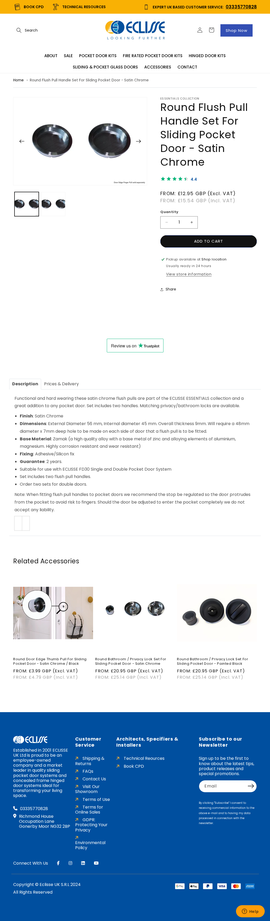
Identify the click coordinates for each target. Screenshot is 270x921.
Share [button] (171, 289)
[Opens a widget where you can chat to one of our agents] (250, 911)
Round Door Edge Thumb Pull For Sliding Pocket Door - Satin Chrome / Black (50, 661)
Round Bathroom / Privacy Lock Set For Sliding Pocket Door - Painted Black (212, 661)
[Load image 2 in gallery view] (53, 204)
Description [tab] (25, 384)
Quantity (169, 211)
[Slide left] (22, 141)
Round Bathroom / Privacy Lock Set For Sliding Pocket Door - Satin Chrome (130, 661)
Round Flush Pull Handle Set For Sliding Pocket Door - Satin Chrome (89, 80)
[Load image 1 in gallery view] (27, 204)
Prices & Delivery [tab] (61, 384)
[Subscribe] (251, 786)
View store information (188, 274)
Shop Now (236, 30)
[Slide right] (138, 141)
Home (18, 80)
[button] (19, 30)
